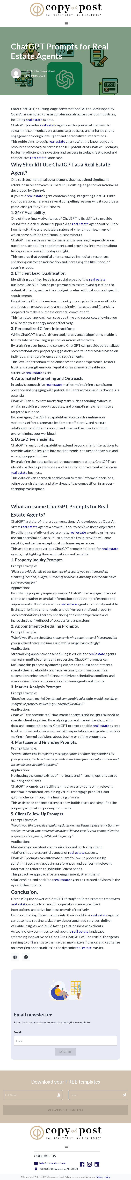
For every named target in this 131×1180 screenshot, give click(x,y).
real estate (34, 119)
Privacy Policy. (103, 1176)
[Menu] (67, 23)
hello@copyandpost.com (52, 1163)
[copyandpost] (65, 16)
